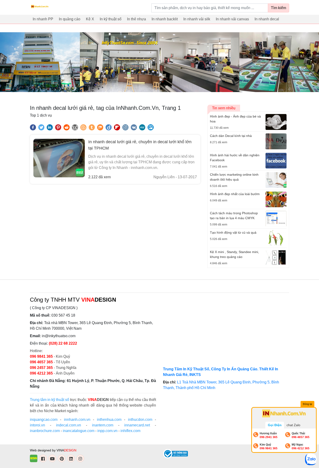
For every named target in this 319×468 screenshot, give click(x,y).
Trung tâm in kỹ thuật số (49, 400)
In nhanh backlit (165, 19)
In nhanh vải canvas (232, 19)
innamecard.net (137, 425)
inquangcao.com (43, 420)
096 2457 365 (41, 368)
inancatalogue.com (78, 431)
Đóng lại (307, 404)
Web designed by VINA (53, 450)
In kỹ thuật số (110, 19)
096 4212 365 (41, 373)
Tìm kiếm (278, 8)
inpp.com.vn (107, 431)
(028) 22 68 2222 (63, 343)
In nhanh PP (43, 19)
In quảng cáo (69, 19)
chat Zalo (293, 425)
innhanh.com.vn (77, 420)
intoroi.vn (37, 425)
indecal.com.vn (68, 425)
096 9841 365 (42, 356)
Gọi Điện (275, 425)
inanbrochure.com (45, 431)
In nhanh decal (267, 19)
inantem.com (102, 425)
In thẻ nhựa (136, 19)
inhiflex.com (130, 431)
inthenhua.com (109, 420)
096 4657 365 (42, 362)
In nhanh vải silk (196, 19)
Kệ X (90, 19)
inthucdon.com (140, 420)
